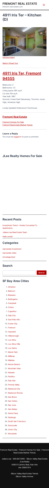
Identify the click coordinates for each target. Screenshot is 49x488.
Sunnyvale (12, 425)
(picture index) (9, 57)
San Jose (12, 405)
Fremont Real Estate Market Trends (18, 125)
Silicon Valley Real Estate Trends (24, 473)
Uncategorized (9, 257)
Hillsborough (13, 336)
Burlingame (12, 299)
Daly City (12, 315)
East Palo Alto (14, 319)
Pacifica (11, 376)
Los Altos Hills (14, 344)
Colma (11, 307)
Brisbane (11, 295)
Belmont (11, 291)
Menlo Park (13, 352)
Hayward (12, 332)
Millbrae (11, 356)
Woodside (12, 434)
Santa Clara (13, 413)
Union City (12, 429)
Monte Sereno (14, 364)
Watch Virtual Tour (10, 63)
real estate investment (12, 249)
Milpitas (11, 360)
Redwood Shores (15, 393)
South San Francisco (17, 421)
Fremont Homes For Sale (13, 122)
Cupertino (12, 311)
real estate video (9, 253)
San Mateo (12, 409)
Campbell (12, 303)
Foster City (12, 324)
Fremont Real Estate (20, 3)
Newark (11, 372)
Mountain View (14, 368)
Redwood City (14, 389)
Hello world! (8, 236)
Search (41, 273)
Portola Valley (13, 385)
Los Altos (12, 340)
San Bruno (12, 397)
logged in (18, 137)
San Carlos (12, 401)
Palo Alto (12, 381)
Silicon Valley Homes (24, 476)
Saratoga (12, 417)
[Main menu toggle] (43, 4)
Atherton (12, 287)
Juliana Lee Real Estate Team (15, 232)
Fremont (11, 328)
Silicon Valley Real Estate (37, 459)
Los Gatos (12, 348)
